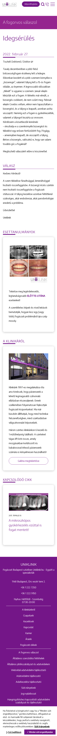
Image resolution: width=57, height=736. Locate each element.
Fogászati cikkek (28, 644)
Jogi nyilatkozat (28, 693)
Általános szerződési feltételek (28, 658)
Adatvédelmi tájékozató (28, 676)
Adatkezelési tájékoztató (28, 681)
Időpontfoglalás (30, 4)
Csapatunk (28, 615)
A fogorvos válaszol (29, 652)
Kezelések (28, 621)
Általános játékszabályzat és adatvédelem (28, 664)
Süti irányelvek (28, 687)
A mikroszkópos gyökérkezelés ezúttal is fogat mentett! (25, 525)
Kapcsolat (28, 627)
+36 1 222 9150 (28, 593)
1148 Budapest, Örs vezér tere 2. (28, 581)
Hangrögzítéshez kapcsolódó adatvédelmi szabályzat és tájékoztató (28, 701)
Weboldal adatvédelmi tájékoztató (28, 670)
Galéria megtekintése (28, 460)
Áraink (28, 639)
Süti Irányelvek (42, 726)
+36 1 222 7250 (28, 587)
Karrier (28, 633)
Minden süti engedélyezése (41, 732)
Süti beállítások (14, 732)
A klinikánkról (28, 609)
